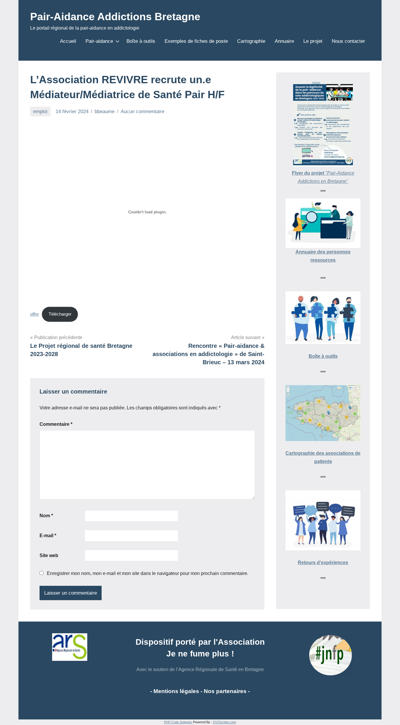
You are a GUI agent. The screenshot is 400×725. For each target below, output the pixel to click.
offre (34, 314)
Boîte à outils (141, 41)
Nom (46, 515)
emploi (40, 111)
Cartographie (251, 41)
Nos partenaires (225, 691)
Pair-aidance (99, 41)
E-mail (48, 535)
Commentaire (56, 424)
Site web (49, 555)
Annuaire (284, 41)
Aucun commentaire (142, 111)
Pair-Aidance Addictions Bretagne (115, 17)
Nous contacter (348, 41)
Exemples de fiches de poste (196, 41)
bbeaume (104, 111)
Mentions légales (176, 691)
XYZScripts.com (224, 722)
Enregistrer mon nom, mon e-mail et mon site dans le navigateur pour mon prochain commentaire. (147, 573)
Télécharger (60, 314)
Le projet (312, 41)
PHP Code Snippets (178, 722)
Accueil (68, 41)
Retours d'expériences (323, 562)
